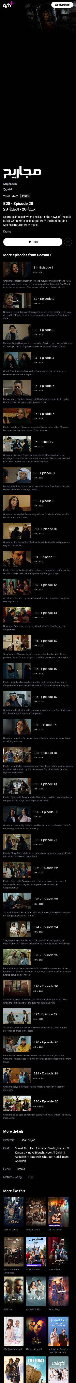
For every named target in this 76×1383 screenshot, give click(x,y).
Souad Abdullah (24, 1148)
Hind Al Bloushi (35, 1152)
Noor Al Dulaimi (55, 1152)
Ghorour (47, 1157)
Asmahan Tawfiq (46, 1148)
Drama (21, 1169)
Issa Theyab (28, 1140)
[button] (62, 5)
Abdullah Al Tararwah (28, 1157)
